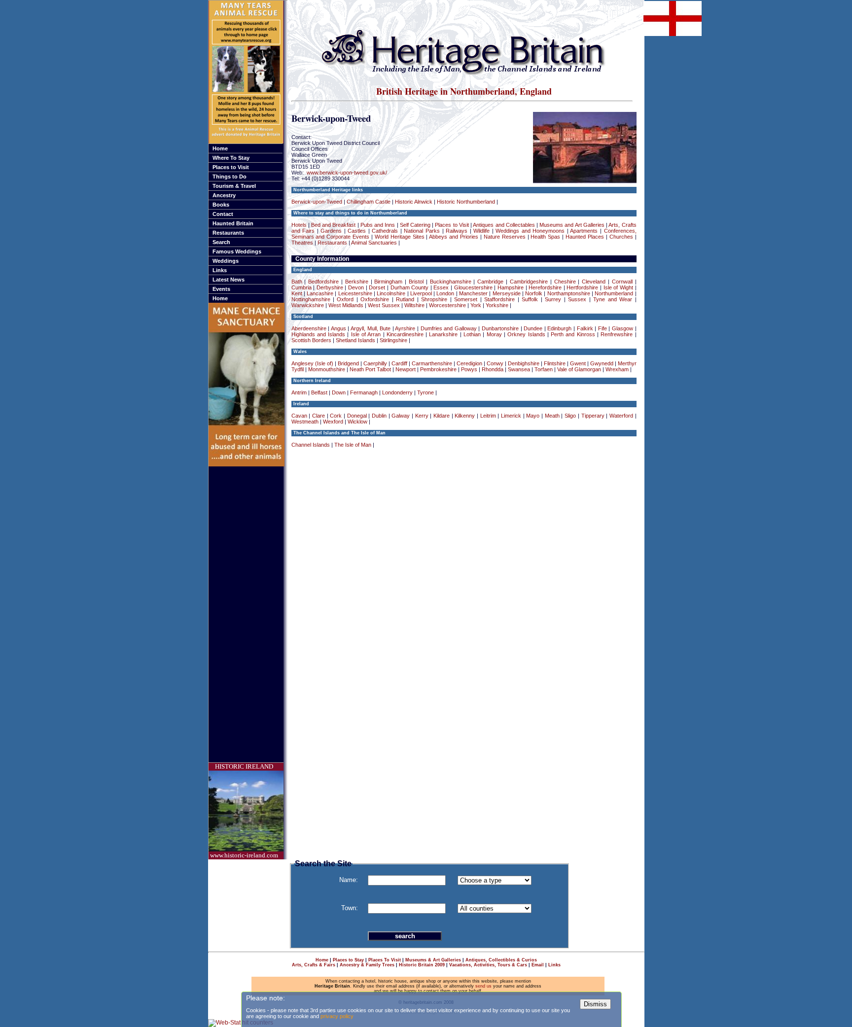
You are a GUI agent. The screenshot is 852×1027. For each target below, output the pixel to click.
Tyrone (425, 392)
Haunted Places (585, 237)
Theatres (302, 243)
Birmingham (388, 281)
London (445, 293)
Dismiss (595, 1004)
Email (538, 964)
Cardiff (399, 363)
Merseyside (507, 293)
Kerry (421, 416)
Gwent (578, 363)
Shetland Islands (355, 340)
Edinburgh (559, 328)
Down (339, 392)
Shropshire (434, 299)
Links (220, 270)
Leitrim (488, 416)
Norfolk (533, 293)
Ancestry (224, 195)
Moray (494, 334)
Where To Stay (231, 158)
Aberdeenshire (308, 328)
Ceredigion (469, 363)
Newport (405, 369)
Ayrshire (405, 328)
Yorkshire (497, 305)
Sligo (570, 416)
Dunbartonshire (500, 328)
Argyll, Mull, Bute (370, 328)
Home (220, 148)
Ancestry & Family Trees (367, 964)
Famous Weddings (237, 251)
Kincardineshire (405, 334)
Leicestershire (355, 293)
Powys (469, 369)
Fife (602, 328)
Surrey (553, 299)
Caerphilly (375, 363)
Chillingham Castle (368, 202)
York (475, 305)
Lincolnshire (391, 293)
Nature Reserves (505, 237)
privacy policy (337, 1016)
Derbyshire (330, 287)
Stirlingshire (393, 340)
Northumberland (614, 293)
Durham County (409, 287)
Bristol (416, 281)
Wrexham (617, 369)
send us (483, 986)
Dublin (379, 416)
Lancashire (320, 293)
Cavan (299, 416)
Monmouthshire (326, 369)
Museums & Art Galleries (433, 959)
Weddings (226, 261)
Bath (296, 281)
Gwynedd (601, 363)
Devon (356, 287)
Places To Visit (384, 959)
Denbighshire (523, 363)
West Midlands (345, 305)
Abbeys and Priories (453, 237)
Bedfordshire (323, 281)
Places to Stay (348, 959)
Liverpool (421, 293)
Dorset (377, 287)
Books (221, 205)
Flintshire (555, 363)
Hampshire (510, 287)
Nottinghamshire (310, 299)
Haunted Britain (233, 223)
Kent (296, 293)
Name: (348, 880)
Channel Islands (310, 445)
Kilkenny (465, 416)
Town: (349, 908)
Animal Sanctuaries (374, 243)
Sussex (577, 299)
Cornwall (622, 281)
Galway (400, 416)
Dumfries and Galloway (449, 328)
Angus (338, 328)
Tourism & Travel (234, 186)
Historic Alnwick (413, 202)
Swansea (519, 369)
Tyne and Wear (612, 299)
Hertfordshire (582, 287)
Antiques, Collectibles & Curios (501, 959)
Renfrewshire (617, 334)
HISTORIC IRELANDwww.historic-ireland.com (244, 811)
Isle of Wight (618, 287)
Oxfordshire (374, 299)
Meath (552, 416)
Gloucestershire (473, 287)
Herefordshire (545, 287)
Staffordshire (499, 299)
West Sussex (384, 305)
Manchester (473, 293)
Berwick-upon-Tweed (316, 202)
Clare (318, 416)
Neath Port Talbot (370, 369)
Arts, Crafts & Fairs (313, 964)
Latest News (229, 280)
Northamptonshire (568, 293)
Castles (357, 231)
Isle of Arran (366, 334)
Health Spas (545, 237)
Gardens (331, 231)
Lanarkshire (443, 334)
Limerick (511, 416)
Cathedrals (385, 231)
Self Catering (415, 225)
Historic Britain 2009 (422, 964)
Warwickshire (307, 305)
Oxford (345, 299)
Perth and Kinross (573, 334)
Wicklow (357, 422)
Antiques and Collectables (503, 225)
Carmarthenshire (432, 363)
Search (221, 242)
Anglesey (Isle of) (312, 363)
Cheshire (565, 281)
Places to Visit (231, 167)
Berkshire (356, 281)
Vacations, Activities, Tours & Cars (488, 964)
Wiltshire (414, 305)
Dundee (533, 328)
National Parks (422, 231)
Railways (456, 231)
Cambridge (490, 281)
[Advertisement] (248, 614)
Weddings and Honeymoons (530, 231)
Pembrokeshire (438, 369)
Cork (336, 416)
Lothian (472, 334)
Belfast (319, 392)
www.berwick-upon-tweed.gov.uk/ (347, 173)
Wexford (333, 422)
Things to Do (230, 176)
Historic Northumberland (466, 202)
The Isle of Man (352, 445)
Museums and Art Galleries (571, 225)
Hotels (299, 225)
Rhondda (492, 369)
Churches (621, 237)
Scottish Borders (311, 340)
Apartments (584, 231)
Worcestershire (447, 305)
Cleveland (593, 281)
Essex (441, 287)
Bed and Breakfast (333, 225)
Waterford (621, 416)
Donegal (357, 416)
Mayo (532, 416)
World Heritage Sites (400, 237)
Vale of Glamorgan (579, 369)
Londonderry (397, 392)
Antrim (299, 392)
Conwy (495, 363)
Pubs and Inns (377, 225)
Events (221, 289)
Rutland (405, 299)
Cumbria (301, 287)
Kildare (441, 416)
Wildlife (481, 231)
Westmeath (305, 422)
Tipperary (592, 416)
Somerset (465, 299)
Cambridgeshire (529, 281)
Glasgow (622, 328)
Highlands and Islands (318, 334)
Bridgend (348, 363)
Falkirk (585, 328)
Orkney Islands (526, 334)
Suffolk (530, 299)
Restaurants (228, 233)
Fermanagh (364, 392)
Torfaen (543, 369)
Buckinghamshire (450, 281)
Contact (223, 214)
